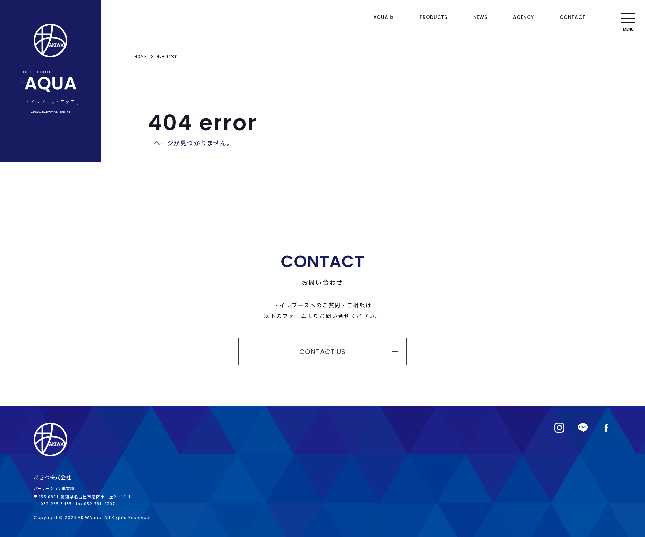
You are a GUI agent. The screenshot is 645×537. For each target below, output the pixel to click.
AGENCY (523, 17)
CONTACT (573, 17)
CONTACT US (322, 351)
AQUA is (383, 17)
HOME (140, 56)
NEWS (480, 17)
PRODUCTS (433, 17)
